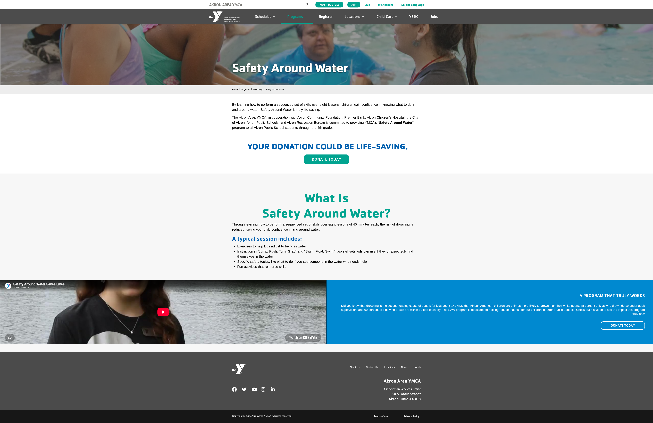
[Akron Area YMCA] (224, 16)
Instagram (265, 389)
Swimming (258, 89)
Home (235, 89)
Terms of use (381, 416)
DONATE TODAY (623, 325)
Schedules (264, 16)
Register (326, 16)
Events (417, 367)
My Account (385, 4)
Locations (353, 16)
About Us (354, 367)
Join (353, 4)
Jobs (434, 16)
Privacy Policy (412, 416)
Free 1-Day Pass (329, 4)
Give (367, 4)
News (404, 367)
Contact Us (372, 367)
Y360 (413, 16)
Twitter (244, 389)
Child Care (385, 16)
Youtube (254, 389)
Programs (295, 16)
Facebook (234, 389)
